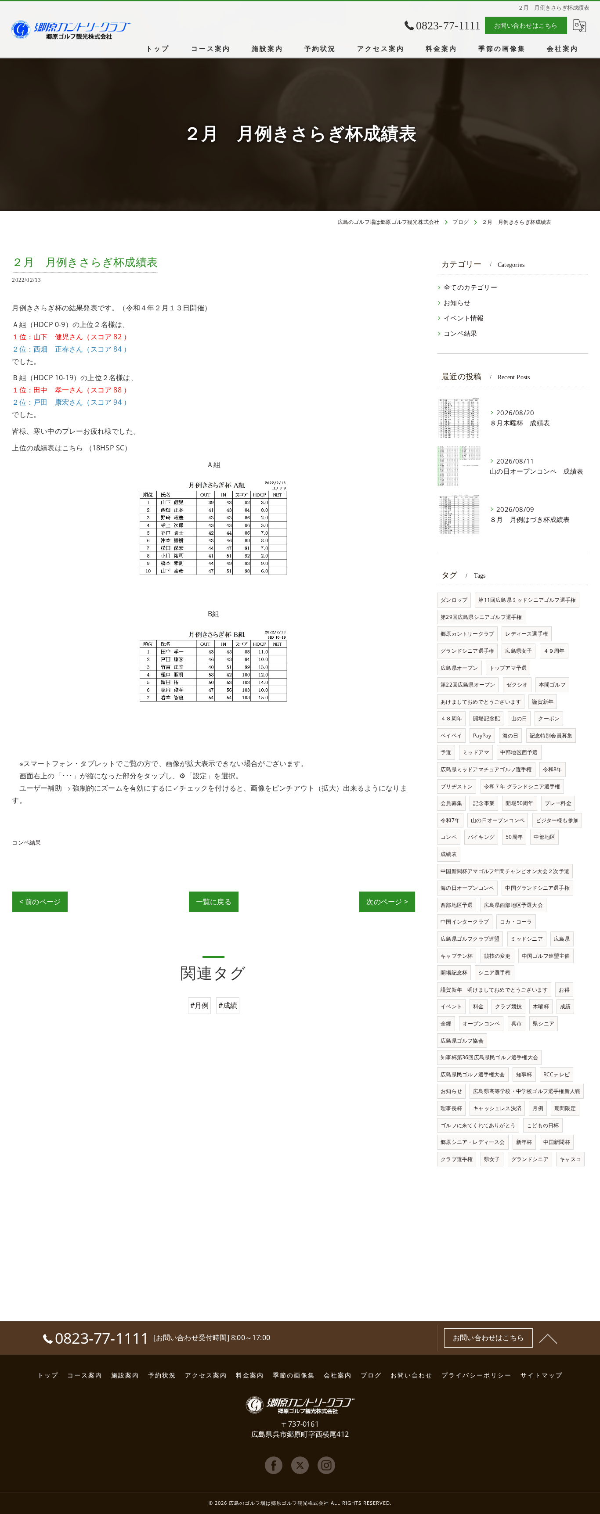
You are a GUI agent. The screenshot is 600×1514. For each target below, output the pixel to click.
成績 (565, 1006)
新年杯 (524, 1142)
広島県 (562, 938)
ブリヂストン (457, 786)
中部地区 (544, 837)
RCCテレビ (556, 1074)
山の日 (519, 718)
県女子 (492, 1159)
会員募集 (451, 803)
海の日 (510, 735)
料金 (478, 1006)
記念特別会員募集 (551, 735)
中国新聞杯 (556, 1142)
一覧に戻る (213, 901)
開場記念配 (486, 718)
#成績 (227, 1005)
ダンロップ (454, 600)
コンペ (449, 837)
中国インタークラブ (465, 921)
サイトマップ (541, 1375)
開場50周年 (519, 803)
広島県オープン (459, 668)
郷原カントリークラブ (467, 633)
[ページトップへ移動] (548, 1338)
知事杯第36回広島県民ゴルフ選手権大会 (489, 1057)
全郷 (446, 1023)
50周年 (514, 837)
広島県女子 (518, 651)
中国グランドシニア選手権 (537, 888)
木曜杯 (541, 1006)
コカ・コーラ (516, 921)
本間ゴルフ (552, 684)
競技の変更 (497, 956)
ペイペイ (451, 735)
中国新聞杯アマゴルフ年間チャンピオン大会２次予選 (505, 871)
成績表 (449, 854)
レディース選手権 (526, 633)
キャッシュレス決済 (497, 1108)
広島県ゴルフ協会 (462, 1040)
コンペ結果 (26, 842)
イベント (451, 1006)
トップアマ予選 (508, 668)
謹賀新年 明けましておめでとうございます (494, 989)
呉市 (516, 1023)
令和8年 (552, 769)
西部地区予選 (457, 905)
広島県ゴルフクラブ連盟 (470, 938)
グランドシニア (530, 1159)
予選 (446, 752)
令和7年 (450, 820)
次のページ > (387, 901)
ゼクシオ (517, 684)
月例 (537, 1108)
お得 (564, 989)
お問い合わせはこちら (526, 25)
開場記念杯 (454, 972)
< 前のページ (40, 901)
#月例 (199, 1005)
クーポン (549, 718)
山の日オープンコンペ (497, 820)
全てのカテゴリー (470, 287)
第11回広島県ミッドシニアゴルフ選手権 (527, 600)
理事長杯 (451, 1108)
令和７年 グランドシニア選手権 (522, 786)
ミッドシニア (527, 938)
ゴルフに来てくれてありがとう (478, 1125)
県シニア (543, 1023)
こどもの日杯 (543, 1125)
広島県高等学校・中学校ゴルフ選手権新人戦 (526, 1091)
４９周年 (554, 651)
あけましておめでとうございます (481, 701)
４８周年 (451, 718)
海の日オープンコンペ (467, 888)
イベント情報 (464, 318)
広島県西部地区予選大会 (513, 905)
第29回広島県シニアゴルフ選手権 (481, 617)
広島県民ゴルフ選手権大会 (473, 1074)
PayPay (482, 735)
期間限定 (565, 1108)
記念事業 (484, 803)
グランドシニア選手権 (467, 651)
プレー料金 (558, 803)
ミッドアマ (476, 752)
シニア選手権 (494, 972)
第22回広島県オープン (468, 684)
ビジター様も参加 (557, 820)
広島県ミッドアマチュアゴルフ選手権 (486, 769)
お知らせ (457, 302)
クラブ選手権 (457, 1159)
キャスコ (570, 1159)
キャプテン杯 (457, 956)
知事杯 (524, 1074)
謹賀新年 (542, 701)
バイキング (481, 837)
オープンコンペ (481, 1023)
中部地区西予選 (519, 752)
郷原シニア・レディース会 (473, 1142)
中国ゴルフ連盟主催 (546, 956)
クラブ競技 (508, 1006)
